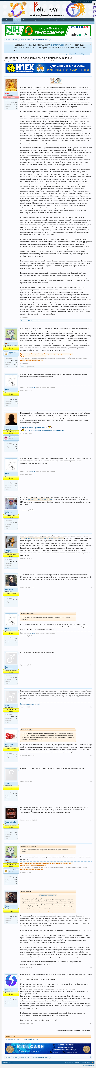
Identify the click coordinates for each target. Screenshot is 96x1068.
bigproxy (8, 989)
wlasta (7, 389)
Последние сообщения (10, 23)
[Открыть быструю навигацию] (90, 39)
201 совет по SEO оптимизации (40, 499)
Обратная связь (69, 1062)
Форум (17, 20)
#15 (91, 872)
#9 (91, 636)
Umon (46, 61)
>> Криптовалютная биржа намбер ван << (33, 428)
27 (17, 834)
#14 (91, 820)
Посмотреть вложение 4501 (48, 895)
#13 (91, 781)
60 (17, 718)
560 (16, 401)
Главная (8, 20)
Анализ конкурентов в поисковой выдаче (22, 1039)
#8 (91, 587)
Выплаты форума (64, 54)
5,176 (16, 104)
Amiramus (24, 321)
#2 (91, 363)
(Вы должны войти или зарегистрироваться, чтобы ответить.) (74, 1030)
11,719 (16, 362)
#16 (91, 967)
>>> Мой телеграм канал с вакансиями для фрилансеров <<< (44, 430)
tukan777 (23, 366)
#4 (91, 433)
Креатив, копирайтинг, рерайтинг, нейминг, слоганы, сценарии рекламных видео (46, 354)
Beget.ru (32, 387)
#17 (91, 1023)
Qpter (7, 667)
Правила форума (54, 20)
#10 (91, 665)
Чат (44, 20)
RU (12, 1062)
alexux (7, 428)
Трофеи (37, 20)
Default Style (6, 1062)
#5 (91, 474)
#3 (91, 390)
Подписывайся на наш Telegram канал (79, 54)
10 (17, 757)
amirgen (8, 551)
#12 (91, 755)
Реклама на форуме (69, 20)
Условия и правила (88, 1065)
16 (17, 108)
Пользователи (27, 20)
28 (17, 679)
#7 (91, 558)
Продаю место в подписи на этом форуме (33, 356)
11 (17, 795)
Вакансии (81, 20)
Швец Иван (9, 589)
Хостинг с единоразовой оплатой (29, 704)
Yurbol (7, 706)
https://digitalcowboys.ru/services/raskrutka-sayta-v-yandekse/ (41, 538)
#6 (91, 510)
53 (17, 1001)
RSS (92, 1062)
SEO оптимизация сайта (21, 61)
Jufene (7, 783)
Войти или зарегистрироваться (82, 1)
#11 (91, 707)
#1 (91, 317)
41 (17, 366)
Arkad (29, 321)
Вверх (88, 1062)
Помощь (77, 1062)
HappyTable (9, 744)
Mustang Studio (10, 822)
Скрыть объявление (90, 45)
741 (16, 447)
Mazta (7, 906)
